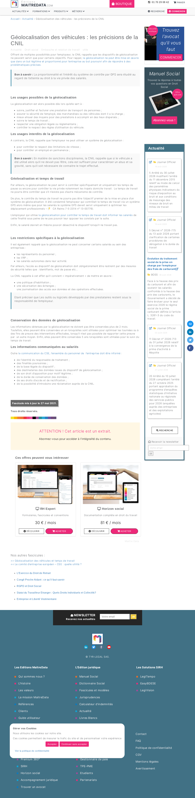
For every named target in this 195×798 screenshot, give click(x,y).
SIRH (23, 766)
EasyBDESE (147, 683)
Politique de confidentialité (154, 747)
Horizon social (30, 773)
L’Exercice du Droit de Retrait (34, 573)
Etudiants (86, 773)
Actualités (19, 11)
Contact (141, 734)
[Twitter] (94, 647)
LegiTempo (147, 676)
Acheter (60, 531)
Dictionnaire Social (91, 683)
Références (26, 704)
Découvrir (32, 531)
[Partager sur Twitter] (190, 340)
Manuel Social (88, 676)
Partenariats (88, 780)
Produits (60, 11)
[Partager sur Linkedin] (190, 332)
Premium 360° (30, 759)
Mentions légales (147, 761)
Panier (180, 2)
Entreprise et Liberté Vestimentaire (37, 599)
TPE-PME (86, 766)
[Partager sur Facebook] (190, 348)
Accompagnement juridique (39, 780)
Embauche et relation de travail (60, 49)
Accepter (52, 744)
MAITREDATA (33, 5)
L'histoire (24, 683)
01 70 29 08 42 (160, 2)
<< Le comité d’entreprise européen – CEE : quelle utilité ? (46, 564)
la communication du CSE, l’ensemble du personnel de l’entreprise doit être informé (69, 353)
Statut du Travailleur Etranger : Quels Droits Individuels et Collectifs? (56, 592)
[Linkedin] (86, 647)
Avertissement (145, 768)
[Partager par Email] (190, 324)
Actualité (27, 18)
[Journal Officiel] (150, 162)
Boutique (123, 3)
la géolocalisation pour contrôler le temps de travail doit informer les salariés (85, 215)
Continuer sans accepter (74, 744)
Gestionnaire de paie (93, 759)
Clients (23, 711)
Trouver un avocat (33, 787)
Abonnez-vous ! (164, 69)
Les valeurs (26, 690)
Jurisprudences (89, 697)
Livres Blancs (87, 717)
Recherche (157, 11)
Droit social (31, 49)
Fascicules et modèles (93, 690)
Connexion (178, 11)
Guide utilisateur (29, 717)
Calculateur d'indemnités (95, 704)
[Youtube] (109, 647)
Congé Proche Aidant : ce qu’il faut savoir (40, 579)
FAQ (138, 740)
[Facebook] (101, 647)
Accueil (15, 18)
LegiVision (146, 690)
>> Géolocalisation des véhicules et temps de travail (43, 560)
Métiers (77, 11)
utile (85, 49)
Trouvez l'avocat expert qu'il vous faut (164, 30)
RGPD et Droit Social (29, 586)
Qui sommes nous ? (31, 676)
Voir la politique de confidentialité (32, 751)
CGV (139, 754)
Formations (40, 11)
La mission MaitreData (33, 697)
